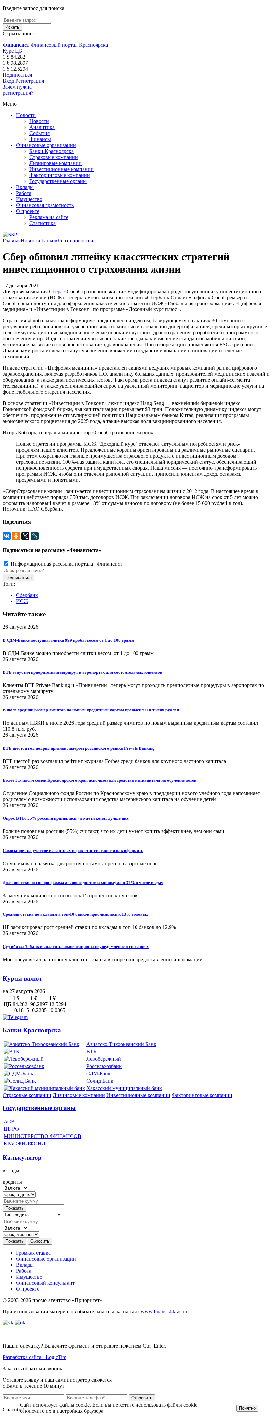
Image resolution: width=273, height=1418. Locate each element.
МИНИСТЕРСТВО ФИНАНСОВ (42, 1136)
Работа (23, 193)
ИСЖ (22, 601)
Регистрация (29, 81)
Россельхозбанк (104, 1066)
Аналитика (42, 127)
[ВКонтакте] (7, 536)
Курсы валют (22, 978)
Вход (8, 81)
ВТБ (91, 1051)
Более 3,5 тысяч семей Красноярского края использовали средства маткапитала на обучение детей (99, 780)
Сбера (56, 291)
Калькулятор (22, 1157)
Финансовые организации (46, 145)
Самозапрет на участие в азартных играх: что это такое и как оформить (73, 850)
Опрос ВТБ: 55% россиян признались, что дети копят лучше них (66, 818)
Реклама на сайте (48, 217)
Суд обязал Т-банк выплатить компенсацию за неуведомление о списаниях (76, 946)
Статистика (42, 223)
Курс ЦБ (12, 51)
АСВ (9, 1121)
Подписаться (17, 75)
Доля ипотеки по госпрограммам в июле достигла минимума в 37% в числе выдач (83, 882)
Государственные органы (58, 181)
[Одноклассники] (16, 536)
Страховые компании (53, 157)
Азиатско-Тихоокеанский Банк (121, 1044)
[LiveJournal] (35, 536)
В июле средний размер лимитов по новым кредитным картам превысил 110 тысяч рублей (91, 710)
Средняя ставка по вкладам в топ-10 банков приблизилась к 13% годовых (75, 914)
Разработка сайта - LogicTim (34, 1357)
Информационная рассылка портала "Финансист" (67, 564)
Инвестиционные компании (61, 169)
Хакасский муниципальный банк (124, 1088)
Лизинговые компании (55, 163)
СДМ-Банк (98, 1073)
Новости (26, 115)
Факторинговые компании (59, 175)
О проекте (27, 211)
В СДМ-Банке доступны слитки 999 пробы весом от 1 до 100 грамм (68, 640)
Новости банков (39, 240)
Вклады (25, 187)
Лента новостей (75, 240)
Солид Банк (99, 1081)
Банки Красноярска (51, 151)
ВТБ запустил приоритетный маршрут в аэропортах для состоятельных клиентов (82, 672)
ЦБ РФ (11, 1129)
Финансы (40, 139)
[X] (25, 536)
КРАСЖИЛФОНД (24, 1143)
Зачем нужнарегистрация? (18, 90)
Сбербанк (27, 595)
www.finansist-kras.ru (164, 1311)
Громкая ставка (33, 1253)
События (39, 133)
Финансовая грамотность (45, 205)
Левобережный (103, 1059)
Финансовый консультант (45, 1283)
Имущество (29, 199)
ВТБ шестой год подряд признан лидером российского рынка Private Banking (79, 748)
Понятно (247, 1408)
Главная (12, 240)
